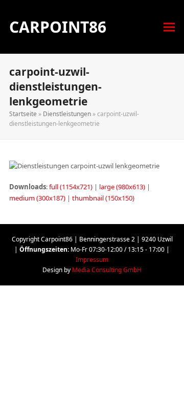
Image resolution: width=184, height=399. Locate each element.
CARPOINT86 (57, 26)
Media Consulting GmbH (107, 269)
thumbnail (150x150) (103, 198)
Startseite (23, 113)
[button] (169, 27)
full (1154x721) (71, 186)
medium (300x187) (37, 198)
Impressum (92, 259)
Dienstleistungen (67, 113)
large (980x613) (122, 186)
